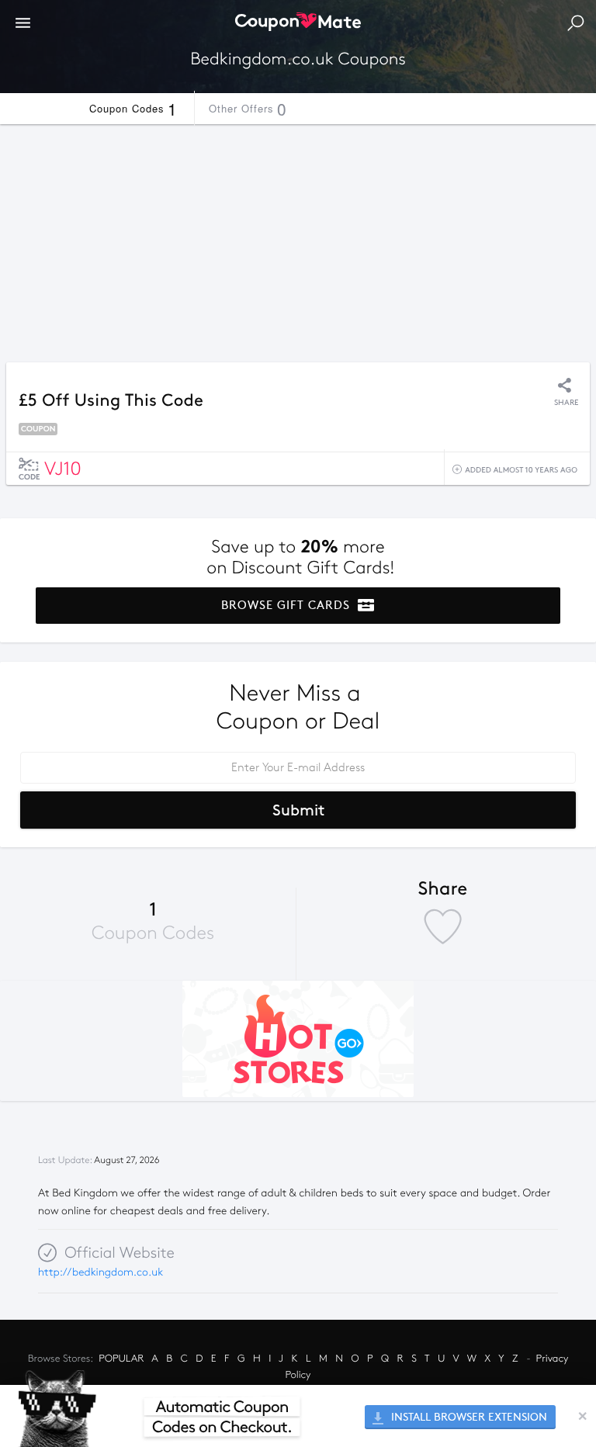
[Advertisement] (298, 239)
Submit (298, 810)
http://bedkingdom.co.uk (100, 1272)
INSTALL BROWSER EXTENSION (467, 1417)
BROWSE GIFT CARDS (287, 605)
